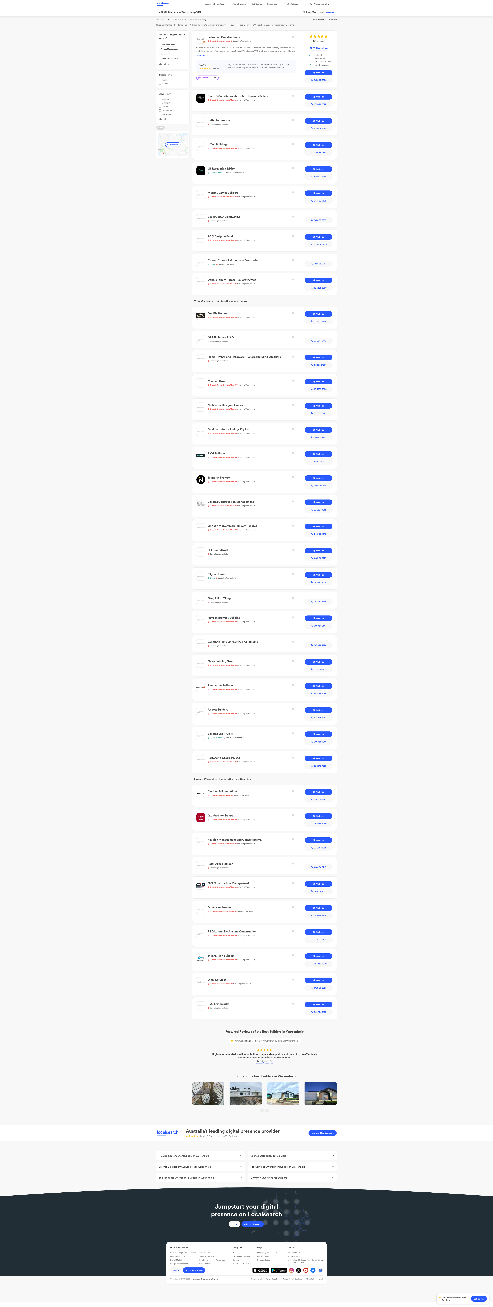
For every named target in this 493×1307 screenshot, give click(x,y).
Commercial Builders (169, 59)
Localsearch (160, 20)
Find (169, 20)
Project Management (169, 49)
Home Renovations (168, 44)
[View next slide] (267, 1110)
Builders (178, 20)
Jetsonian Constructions (264, 1063)
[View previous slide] (262, 1110)
